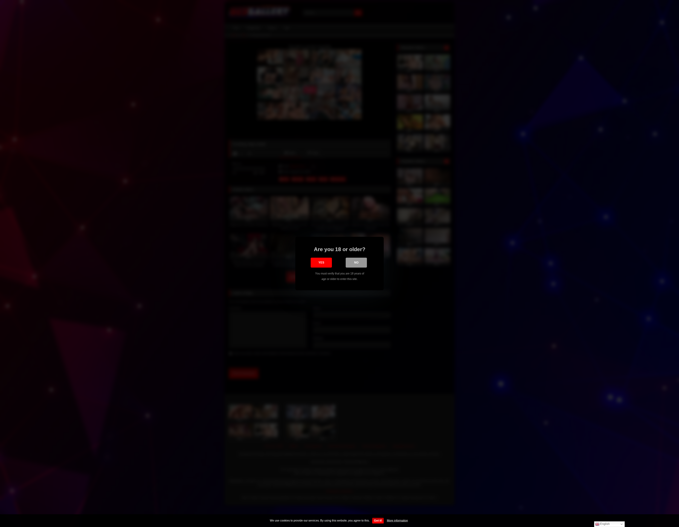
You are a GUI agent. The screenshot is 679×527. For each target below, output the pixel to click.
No (356, 262)
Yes (321, 262)
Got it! (378, 520)
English (604, 523)
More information (397, 520)
